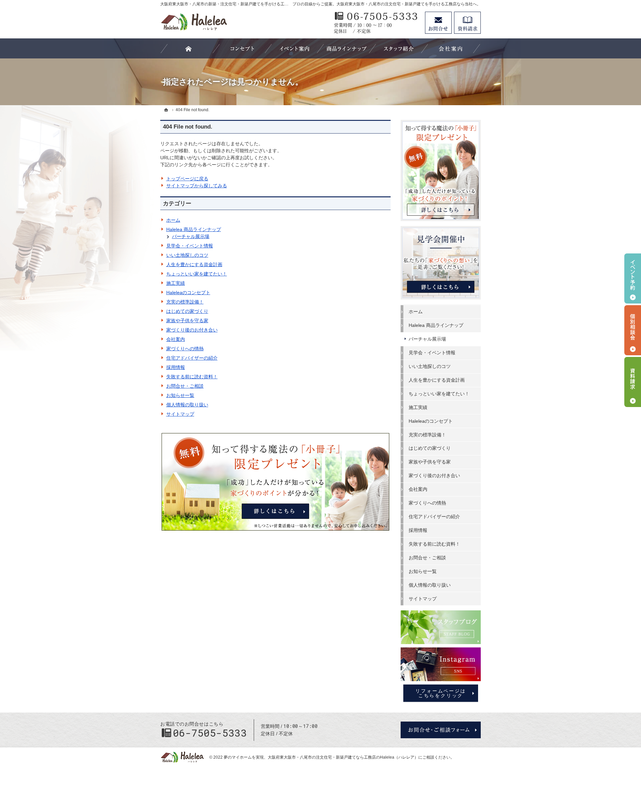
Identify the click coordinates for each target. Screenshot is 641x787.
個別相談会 (632, 330)
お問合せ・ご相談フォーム (441, 730)
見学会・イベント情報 (189, 245)
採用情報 (175, 367)
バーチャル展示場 (190, 236)
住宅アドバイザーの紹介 (192, 358)
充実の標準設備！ (185, 302)
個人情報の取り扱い (187, 404)
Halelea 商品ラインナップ (193, 229)
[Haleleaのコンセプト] (242, 48)
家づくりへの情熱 (185, 348)
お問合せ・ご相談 (185, 386)
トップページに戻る (187, 178)
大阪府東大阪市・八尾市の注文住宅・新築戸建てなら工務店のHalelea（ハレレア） (343, 757)
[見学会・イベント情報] (294, 48)
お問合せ (438, 23)
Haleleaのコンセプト (188, 292)
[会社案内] (451, 48)
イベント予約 (632, 278)
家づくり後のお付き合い (192, 330)
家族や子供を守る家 (187, 320)
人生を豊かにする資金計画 (194, 264)
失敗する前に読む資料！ (192, 376)
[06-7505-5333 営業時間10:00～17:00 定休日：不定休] (376, 23)
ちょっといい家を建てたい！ (196, 273)
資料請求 (467, 23)
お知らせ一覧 (180, 395)
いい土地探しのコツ (187, 255)
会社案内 (175, 339)
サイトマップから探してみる (196, 185)
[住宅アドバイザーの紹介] (399, 48)
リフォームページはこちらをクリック (440, 693)
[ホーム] (166, 110)
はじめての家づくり (187, 311)
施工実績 (175, 283)
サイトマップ (180, 414)
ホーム (173, 220)
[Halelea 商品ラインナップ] (347, 48)
